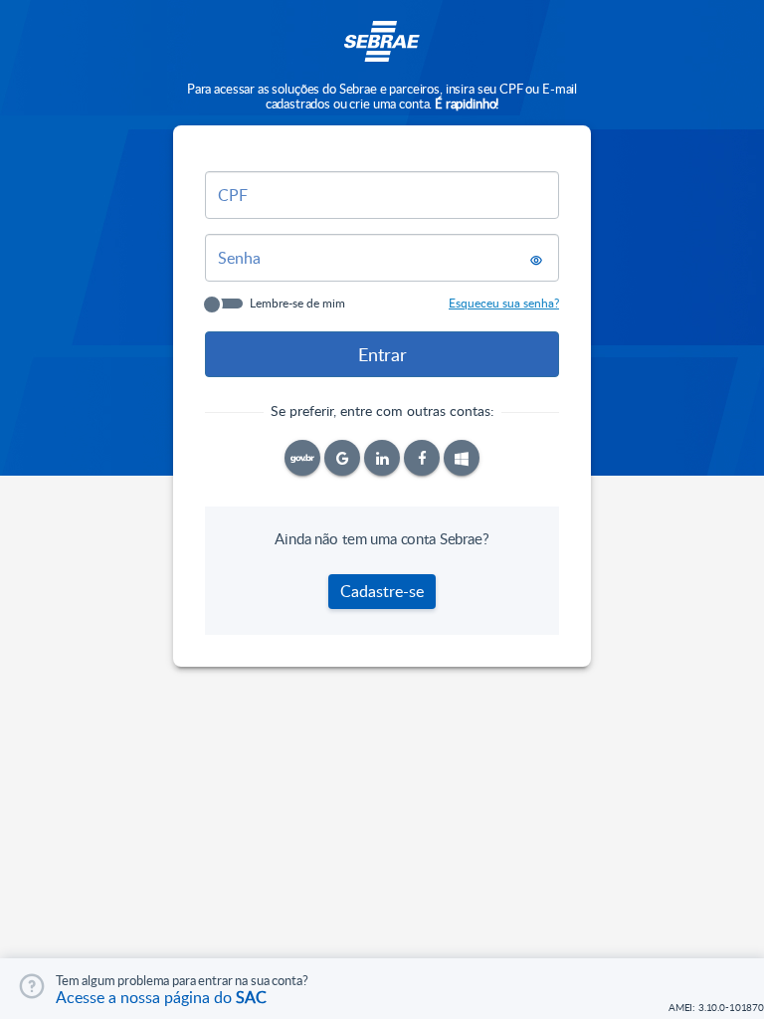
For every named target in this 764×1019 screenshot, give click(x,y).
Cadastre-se (382, 591)
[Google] (342, 458)
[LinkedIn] (382, 458)
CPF (233, 195)
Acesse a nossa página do (161, 997)
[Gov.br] (302, 458)
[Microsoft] (461, 458)
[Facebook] (422, 458)
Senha (239, 258)
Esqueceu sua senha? (504, 302)
